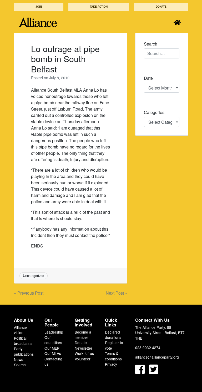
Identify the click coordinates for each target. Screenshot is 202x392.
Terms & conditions (113, 356)
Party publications (24, 351)
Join (39, 6)
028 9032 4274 (147, 347)
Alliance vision (20, 330)
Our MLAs (52, 353)
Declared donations (113, 334)
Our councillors (53, 340)
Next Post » (116, 293)
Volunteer (82, 358)
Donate (161, 6)
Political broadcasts (23, 340)
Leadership (53, 332)
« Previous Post (28, 293)
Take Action (99, 6)
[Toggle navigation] (177, 22)
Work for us (84, 353)
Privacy (111, 364)
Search (20, 364)
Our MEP (51, 348)
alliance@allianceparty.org (157, 357)
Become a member (83, 334)
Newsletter (83, 348)
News (18, 359)
